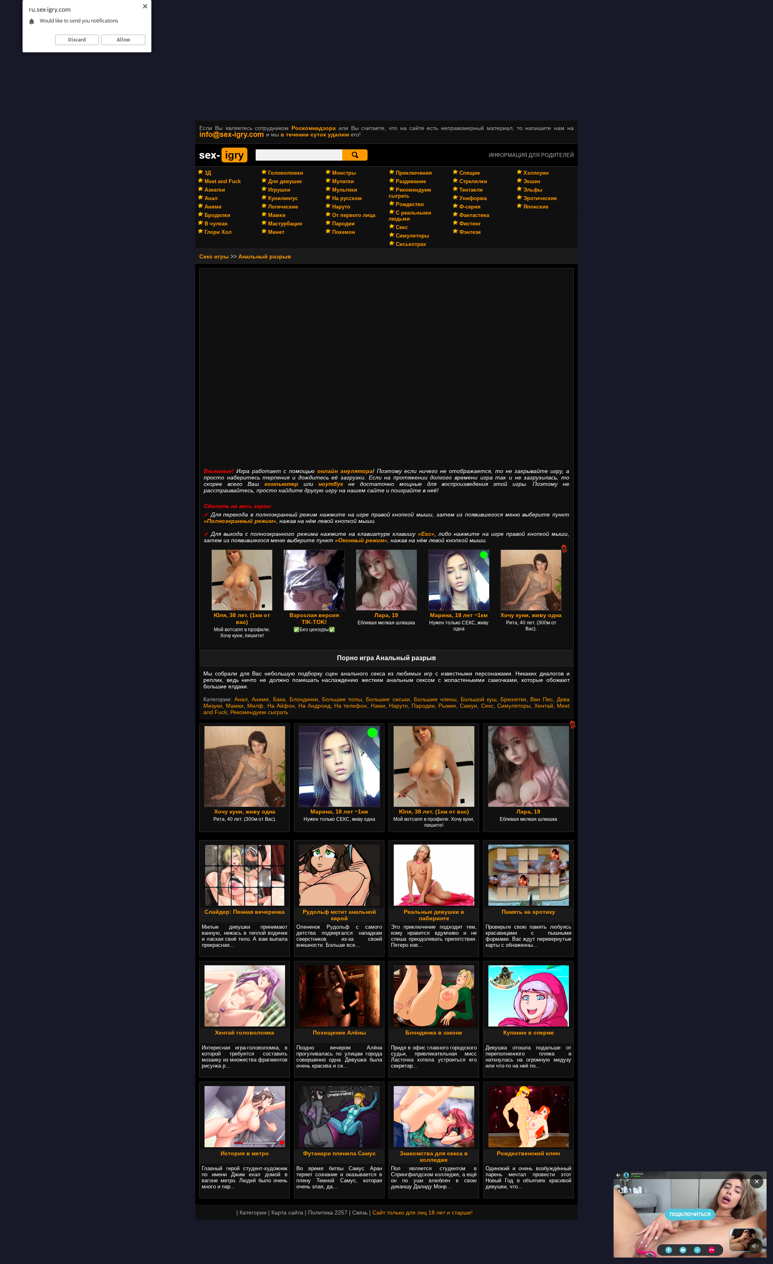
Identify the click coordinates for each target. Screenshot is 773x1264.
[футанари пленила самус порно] (339, 1145)
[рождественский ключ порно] (528, 1145)
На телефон (350, 705)
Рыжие (447, 705)
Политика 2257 (327, 1212)
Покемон (343, 232)
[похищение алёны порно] (339, 1024)
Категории (253, 1212)
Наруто (341, 207)
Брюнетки (513, 699)
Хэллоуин (536, 173)
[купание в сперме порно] (528, 1024)
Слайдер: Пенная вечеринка (245, 912)
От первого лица (353, 215)
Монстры (344, 173)
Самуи (468, 705)
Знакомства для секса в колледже (434, 1156)
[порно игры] (223, 161)
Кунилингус (283, 198)
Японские (535, 207)
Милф (255, 705)
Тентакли (471, 190)
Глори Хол (218, 232)
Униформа (473, 198)
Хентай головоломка (244, 1032)
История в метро (245, 1153)
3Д (208, 173)
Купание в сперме (528, 1032)
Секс (402, 227)
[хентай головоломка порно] (245, 1024)
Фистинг (470, 224)
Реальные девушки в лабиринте (434, 915)
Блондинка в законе (433, 1032)
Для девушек (285, 181)
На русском (347, 198)
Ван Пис (541, 699)
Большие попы (342, 699)
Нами (378, 705)
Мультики (344, 190)
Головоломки (285, 173)
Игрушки (279, 190)
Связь (360, 1212)
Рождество (410, 204)
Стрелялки (473, 181)
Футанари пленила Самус (339, 1153)
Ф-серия (470, 207)
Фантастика (474, 215)
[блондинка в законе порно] (434, 1024)
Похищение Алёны (339, 1032)
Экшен (531, 181)
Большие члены (435, 699)
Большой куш (478, 699)
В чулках (216, 224)
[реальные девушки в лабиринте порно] (434, 903)
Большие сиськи (387, 699)
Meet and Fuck (223, 181)
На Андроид (314, 705)
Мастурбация (285, 224)
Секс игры (214, 256)
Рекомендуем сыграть (259, 712)
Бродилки (217, 215)
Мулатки (343, 181)
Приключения (414, 173)
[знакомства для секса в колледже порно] (434, 1145)
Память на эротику (528, 912)
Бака (279, 699)
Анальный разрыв (264, 256)
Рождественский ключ (528, 1153)
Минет (276, 232)
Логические (283, 207)
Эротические (540, 198)
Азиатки (215, 190)
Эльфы (532, 190)
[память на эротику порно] (528, 903)
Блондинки (303, 699)
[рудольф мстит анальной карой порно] (339, 903)
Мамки (276, 215)
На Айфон (281, 705)
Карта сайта (287, 1212)
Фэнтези (470, 232)
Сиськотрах (411, 244)
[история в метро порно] (245, 1145)
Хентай (543, 705)
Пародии (343, 224)
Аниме (213, 207)
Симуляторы (412, 236)
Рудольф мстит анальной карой (339, 915)
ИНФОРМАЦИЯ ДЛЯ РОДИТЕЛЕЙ (531, 155)
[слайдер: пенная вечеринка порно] (245, 903)
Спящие (469, 173)
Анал (211, 198)
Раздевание (411, 181)
